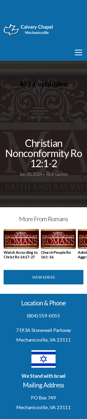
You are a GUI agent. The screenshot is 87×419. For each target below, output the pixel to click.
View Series (43, 277)
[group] (21, 246)
